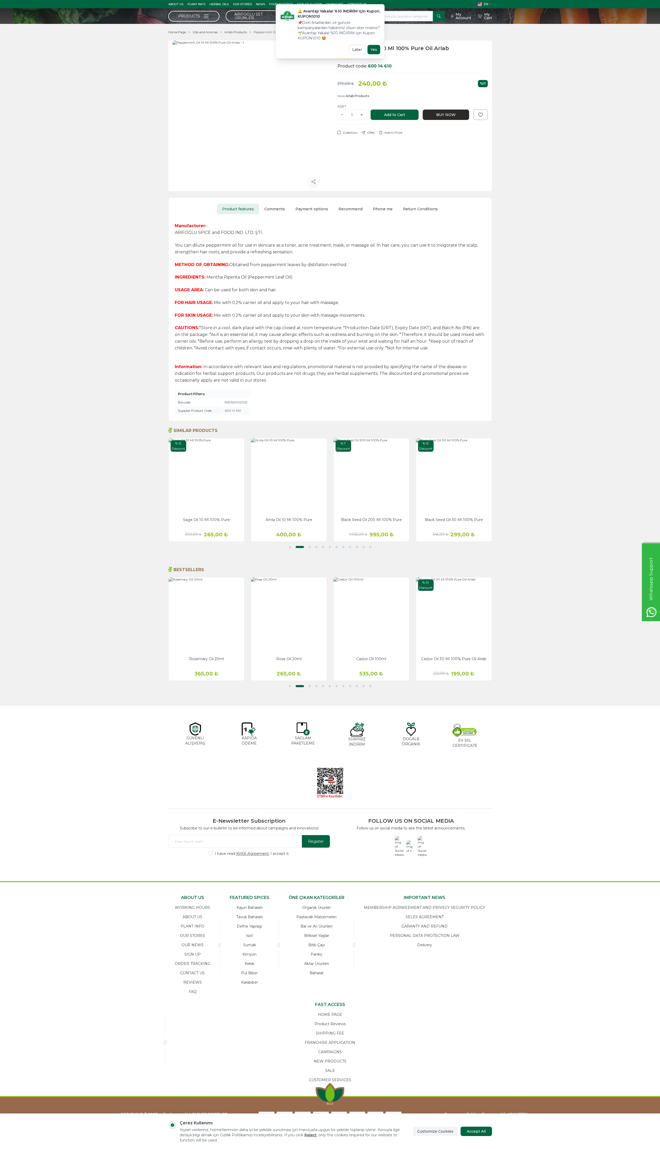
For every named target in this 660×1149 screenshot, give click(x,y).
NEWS (260, 4)
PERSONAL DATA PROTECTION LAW (425, 935)
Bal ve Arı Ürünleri (316, 926)
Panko (316, 954)
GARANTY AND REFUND (424, 926)
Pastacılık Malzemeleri (316, 917)
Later (357, 49)
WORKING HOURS (192, 907)
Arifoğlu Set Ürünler (248, 16)
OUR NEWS (193, 945)
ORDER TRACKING (192, 963)
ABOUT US (175, 4)
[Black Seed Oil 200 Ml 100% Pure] (371, 476)
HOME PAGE (330, 1014)
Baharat (317, 973)
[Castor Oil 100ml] (371, 615)
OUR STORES (242, 4)
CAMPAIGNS (330, 1052)
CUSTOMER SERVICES (330, 1080)
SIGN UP (192, 954)
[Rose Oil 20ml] (289, 615)
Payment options (311, 209)
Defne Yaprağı (249, 926)
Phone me (383, 209)
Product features (238, 209)
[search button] (439, 16)
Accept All (476, 1131)
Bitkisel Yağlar (316, 935)
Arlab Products (235, 32)
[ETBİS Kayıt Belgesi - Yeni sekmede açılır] (330, 783)
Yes (374, 49)
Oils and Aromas (205, 32)
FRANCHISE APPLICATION (330, 1042)
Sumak (249, 945)
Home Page (177, 32)
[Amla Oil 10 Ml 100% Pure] (289, 476)
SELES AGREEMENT (425, 917)
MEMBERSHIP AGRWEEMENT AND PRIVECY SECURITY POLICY (424, 907)
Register (316, 841)
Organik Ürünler (316, 907)
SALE (330, 1070)
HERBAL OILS (219, 4)
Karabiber (249, 982)
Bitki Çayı (316, 945)
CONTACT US (192, 973)
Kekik (249, 963)
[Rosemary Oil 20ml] (206, 615)
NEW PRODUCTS (330, 1061)
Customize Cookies (435, 1131)
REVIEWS (192, 982)
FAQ (193, 991)
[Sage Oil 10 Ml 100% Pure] (206, 476)
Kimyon (249, 954)
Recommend (350, 209)
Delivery (424, 945)
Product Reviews (330, 1024)
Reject (310, 1135)
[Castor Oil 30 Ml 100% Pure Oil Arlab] (454, 615)
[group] (247, 115)
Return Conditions (420, 209)
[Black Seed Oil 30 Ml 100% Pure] (454, 476)
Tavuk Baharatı (249, 917)
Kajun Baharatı (249, 907)
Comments (274, 209)
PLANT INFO (196, 4)
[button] (290, 547)
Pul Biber (249, 973)
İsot (249, 935)
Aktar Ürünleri (316, 963)
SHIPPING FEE (330, 1033)
